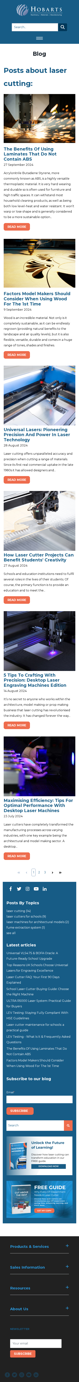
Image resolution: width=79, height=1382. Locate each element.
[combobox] (35, 1125)
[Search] (62, 27)
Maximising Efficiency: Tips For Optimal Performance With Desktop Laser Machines (38, 805)
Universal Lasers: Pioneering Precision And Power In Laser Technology (37, 434)
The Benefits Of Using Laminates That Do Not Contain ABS (30, 154)
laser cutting (18, 911)
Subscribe (23, 1354)
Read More (17, 227)
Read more (17, 480)
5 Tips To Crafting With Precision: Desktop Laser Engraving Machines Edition (35, 680)
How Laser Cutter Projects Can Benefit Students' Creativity (39, 557)
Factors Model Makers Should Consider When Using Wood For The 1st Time (37, 298)
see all (11, 933)
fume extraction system (25, 927)
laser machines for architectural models (37, 922)
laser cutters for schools (26, 916)
